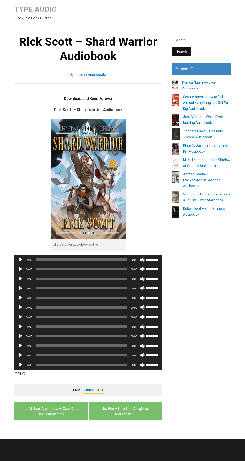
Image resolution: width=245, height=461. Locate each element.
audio (79, 74)
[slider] (153, 259)
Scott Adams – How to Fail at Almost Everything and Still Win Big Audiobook (206, 103)
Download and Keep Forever (88, 98)
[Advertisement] (201, 308)
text (21, 373)
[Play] (20, 259)
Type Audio (35, 9)
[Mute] (142, 259)
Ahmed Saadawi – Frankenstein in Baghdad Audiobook (201, 180)
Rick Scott (93, 390)
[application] (88, 259)
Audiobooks (97, 74)
